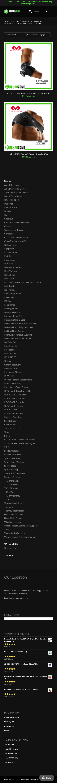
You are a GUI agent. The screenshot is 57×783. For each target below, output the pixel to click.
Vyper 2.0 (8, 529)
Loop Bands (9, 305)
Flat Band (8, 256)
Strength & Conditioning (15, 473)
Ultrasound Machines (14, 514)
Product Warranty (12, 383)
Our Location (15, 577)
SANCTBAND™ (11, 424)
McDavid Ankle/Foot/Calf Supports (20, 323)
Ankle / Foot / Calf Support (16, 192)
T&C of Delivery (11, 480)
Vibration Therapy (12, 522)
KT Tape (8, 301)
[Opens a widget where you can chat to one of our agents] (46, 778)
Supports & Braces (12, 477)
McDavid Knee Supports (15, 331)
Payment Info (10, 368)
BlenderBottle (10, 207)
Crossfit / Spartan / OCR (15, 241)
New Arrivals (10, 353)
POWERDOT (10, 376)
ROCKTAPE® (10, 409)
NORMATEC (10, 357)
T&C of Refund (11, 488)
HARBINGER (10, 263)
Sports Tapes (10, 466)
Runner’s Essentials (13, 417)
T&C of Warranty (12, 495)
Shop (6, 432)
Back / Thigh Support (14, 196)
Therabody (9, 507)
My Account (9, 349)
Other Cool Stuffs (12, 364)
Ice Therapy (9, 290)
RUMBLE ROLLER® (13, 413)
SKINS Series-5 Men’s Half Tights (19, 443)
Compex (8, 226)
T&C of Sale (9, 492)
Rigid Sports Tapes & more (16, 387)
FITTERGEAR (10, 252)
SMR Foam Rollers (12, 454)
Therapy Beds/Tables (14, 510)
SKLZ (6, 447)
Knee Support (10, 297)
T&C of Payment (11, 484)
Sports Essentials (12, 458)
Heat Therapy (10, 271)
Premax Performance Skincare (18, 379)
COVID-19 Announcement (16, 237)
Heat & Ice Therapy (13, 267)
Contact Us (9, 233)
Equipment (9, 248)
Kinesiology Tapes (12, 293)
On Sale (7, 361)
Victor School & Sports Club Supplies (21, 525)
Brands (7, 211)
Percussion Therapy (13, 372)
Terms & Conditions (13, 503)
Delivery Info (10, 245)
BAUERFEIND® (11, 200)
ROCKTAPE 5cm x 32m (14, 398)
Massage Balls (11, 308)
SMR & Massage (11, 451)
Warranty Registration (14, 533)
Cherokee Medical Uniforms (17, 222)
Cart (6, 215)
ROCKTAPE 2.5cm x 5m (15, 394)
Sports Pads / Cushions (14, 462)
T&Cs (6, 499)
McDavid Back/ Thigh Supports (18, 327)
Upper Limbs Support (13, 518)
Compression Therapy (14, 230)
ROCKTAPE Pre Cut (13, 406)
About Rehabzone (12, 185)
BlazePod (8, 203)
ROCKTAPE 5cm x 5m (14, 402)
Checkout (8, 218)
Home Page (9, 275)
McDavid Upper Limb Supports (18, 334)
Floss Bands (9, 260)
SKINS (7, 436)
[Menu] (35, 11)
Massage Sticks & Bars (14, 319)
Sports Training (11, 469)
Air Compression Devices (15, 188)
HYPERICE (9, 278)
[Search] (29, 11)
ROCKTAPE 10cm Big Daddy (17, 391)
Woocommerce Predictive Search (19, 537)
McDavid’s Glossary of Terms (17, 338)
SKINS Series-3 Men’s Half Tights (19, 439)
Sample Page (10, 421)
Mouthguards (10, 346)
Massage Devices (12, 312)
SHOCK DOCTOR (12, 428)
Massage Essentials (13, 316)
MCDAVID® (10, 342)
